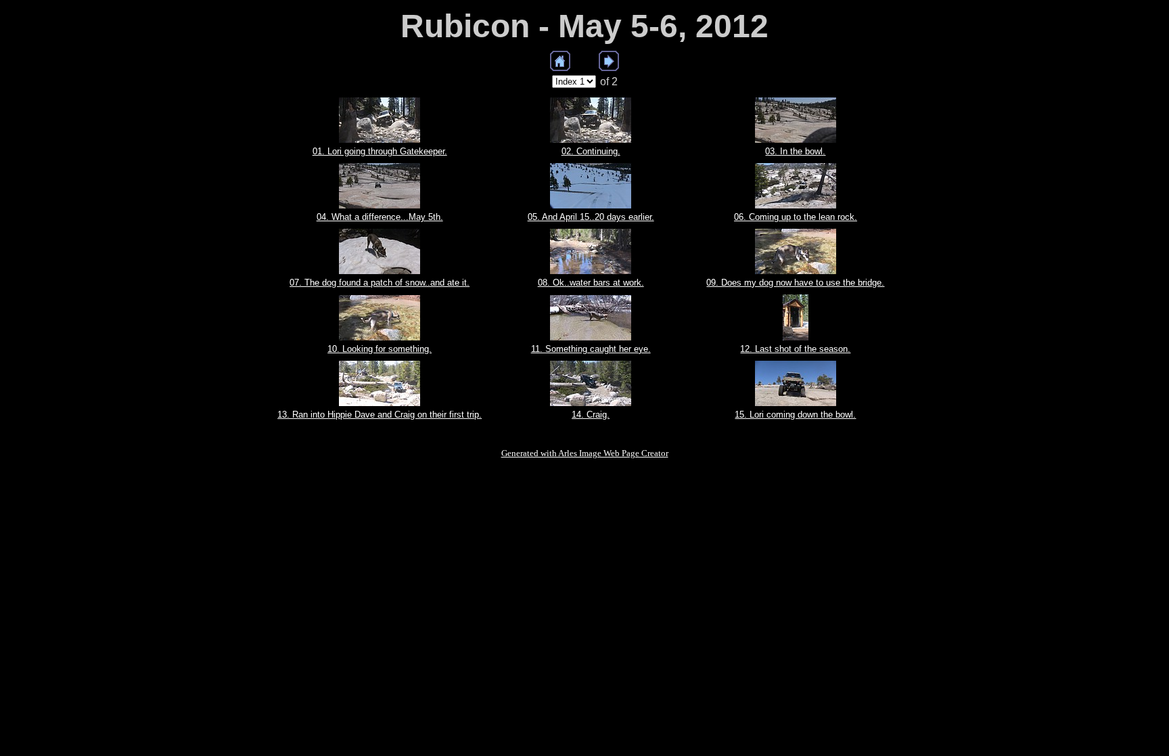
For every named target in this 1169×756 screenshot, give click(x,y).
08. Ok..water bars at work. (591, 282)
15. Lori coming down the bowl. (795, 414)
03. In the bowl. (795, 151)
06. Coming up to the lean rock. (795, 217)
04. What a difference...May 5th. (380, 217)
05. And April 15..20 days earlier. (591, 217)
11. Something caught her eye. (591, 349)
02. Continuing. (590, 151)
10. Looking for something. (379, 349)
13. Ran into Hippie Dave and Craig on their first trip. (379, 414)
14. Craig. (591, 414)
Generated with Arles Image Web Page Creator (584, 453)
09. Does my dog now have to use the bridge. (795, 282)
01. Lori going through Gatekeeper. (380, 151)
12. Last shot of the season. (795, 349)
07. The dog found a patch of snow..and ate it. (379, 282)
